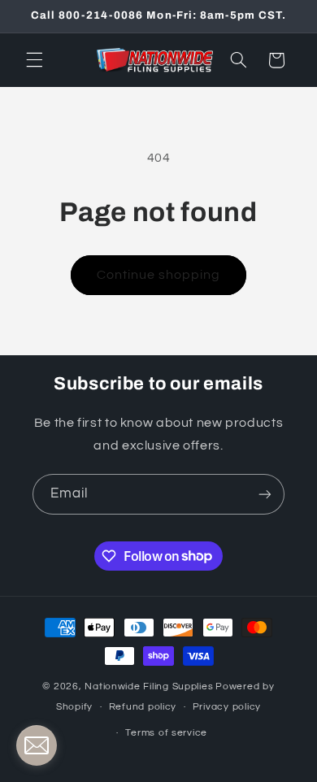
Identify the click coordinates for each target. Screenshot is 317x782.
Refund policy (143, 706)
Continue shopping (159, 274)
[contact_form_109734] (36, 745)
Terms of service (166, 732)
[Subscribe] (265, 494)
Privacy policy (227, 706)
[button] (34, 60)
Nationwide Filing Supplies (149, 686)
